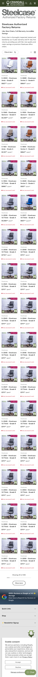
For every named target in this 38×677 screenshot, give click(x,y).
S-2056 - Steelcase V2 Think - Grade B (28, 525)
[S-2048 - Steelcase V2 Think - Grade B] (28, 374)
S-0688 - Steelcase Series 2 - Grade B (28, 79)
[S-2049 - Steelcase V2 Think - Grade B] (9, 408)
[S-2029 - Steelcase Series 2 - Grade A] (28, 168)
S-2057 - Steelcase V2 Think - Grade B (9, 560)
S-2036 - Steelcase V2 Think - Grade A (9, 216)
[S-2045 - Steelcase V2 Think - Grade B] (9, 340)
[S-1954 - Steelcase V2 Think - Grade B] (9, 168)
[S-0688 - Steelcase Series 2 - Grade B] (28, 65)
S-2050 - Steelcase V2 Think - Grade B (28, 422)
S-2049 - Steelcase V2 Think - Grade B (9, 422)
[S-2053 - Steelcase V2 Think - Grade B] (9, 477)
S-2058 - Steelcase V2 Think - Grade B (28, 560)
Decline (18, 667)
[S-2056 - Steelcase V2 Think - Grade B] (28, 511)
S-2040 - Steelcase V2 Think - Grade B (28, 251)
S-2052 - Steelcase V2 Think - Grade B (28, 457)
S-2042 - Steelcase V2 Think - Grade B (28, 285)
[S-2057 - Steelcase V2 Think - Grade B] (9, 545)
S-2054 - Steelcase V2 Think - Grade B (28, 491)
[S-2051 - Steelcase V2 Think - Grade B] (9, 443)
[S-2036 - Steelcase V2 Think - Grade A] (9, 202)
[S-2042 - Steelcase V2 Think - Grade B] (28, 271)
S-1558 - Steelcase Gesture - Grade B (28, 113)
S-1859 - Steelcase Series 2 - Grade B (28, 148)
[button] (35, 3)
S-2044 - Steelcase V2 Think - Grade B (28, 319)
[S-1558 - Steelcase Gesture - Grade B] (28, 99)
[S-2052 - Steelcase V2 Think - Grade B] (28, 443)
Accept (18, 662)
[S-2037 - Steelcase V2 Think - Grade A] (28, 202)
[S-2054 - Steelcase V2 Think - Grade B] (28, 477)
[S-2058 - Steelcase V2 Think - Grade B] (28, 545)
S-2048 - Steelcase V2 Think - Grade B (28, 388)
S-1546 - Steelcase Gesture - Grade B (9, 113)
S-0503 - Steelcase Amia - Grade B (9, 79)
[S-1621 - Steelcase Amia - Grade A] (9, 134)
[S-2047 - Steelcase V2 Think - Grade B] (9, 374)
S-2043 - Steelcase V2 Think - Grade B (9, 319)
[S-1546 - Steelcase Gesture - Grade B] (9, 99)
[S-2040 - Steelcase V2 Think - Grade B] (28, 237)
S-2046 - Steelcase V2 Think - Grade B (28, 354)
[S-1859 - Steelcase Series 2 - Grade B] (28, 134)
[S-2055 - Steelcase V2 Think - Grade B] (9, 511)
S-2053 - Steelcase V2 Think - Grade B (9, 491)
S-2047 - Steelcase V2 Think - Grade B (9, 388)
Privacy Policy (27, 657)
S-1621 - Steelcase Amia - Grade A (9, 148)
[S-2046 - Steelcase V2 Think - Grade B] (28, 340)
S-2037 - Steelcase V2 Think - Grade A (28, 216)
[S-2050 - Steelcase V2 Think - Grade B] (28, 408)
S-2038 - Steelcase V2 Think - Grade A (9, 251)
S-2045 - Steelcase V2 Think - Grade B (9, 354)
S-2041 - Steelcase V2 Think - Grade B (9, 285)
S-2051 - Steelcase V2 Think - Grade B (9, 457)
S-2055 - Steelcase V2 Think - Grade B (9, 525)
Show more (19, 583)
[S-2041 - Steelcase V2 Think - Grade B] (9, 271)
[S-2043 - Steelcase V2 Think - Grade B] (9, 305)
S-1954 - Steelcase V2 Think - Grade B (9, 182)
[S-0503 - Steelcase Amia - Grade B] (9, 65)
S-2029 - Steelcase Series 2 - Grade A (28, 182)
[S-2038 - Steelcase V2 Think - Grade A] (9, 237)
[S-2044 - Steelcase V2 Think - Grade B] (28, 305)
